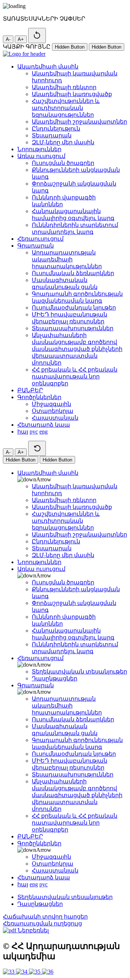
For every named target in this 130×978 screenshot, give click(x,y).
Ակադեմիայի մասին (47, 66)
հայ (22, 431)
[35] (35, 972)
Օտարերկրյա (52, 411)
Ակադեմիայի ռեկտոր (64, 87)
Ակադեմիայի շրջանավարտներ (79, 122)
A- (8, 39)
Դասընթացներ (54, 678)
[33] (9, 972)
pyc (34, 431)
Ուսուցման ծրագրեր (63, 163)
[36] (47, 972)
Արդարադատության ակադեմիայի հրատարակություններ (67, 259)
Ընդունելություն (56, 128)
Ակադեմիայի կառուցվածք (72, 94)
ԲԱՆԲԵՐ (30, 390)
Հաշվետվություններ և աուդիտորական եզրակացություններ (66, 108)
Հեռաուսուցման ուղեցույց (42, 923)
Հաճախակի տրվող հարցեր (45, 916)
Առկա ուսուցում (41, 156)
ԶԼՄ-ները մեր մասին (63, 142)
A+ (21, 39)
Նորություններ (39, 149)
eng (43, 431)
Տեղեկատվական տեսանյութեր (79, 671)
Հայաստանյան (55, 418)
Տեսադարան (52, 135)
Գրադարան (35, 246)
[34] (22, 972)
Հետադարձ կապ (43, 425)
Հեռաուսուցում (40, 239)
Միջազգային (51, 404)
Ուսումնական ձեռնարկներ (73, 273)
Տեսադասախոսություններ (72, 328)
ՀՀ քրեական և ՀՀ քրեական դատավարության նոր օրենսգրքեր (74, 376)
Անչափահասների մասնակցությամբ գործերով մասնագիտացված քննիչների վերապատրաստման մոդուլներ (77, 349)
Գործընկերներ (39, 397)
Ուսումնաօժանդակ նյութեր (74, 307)
